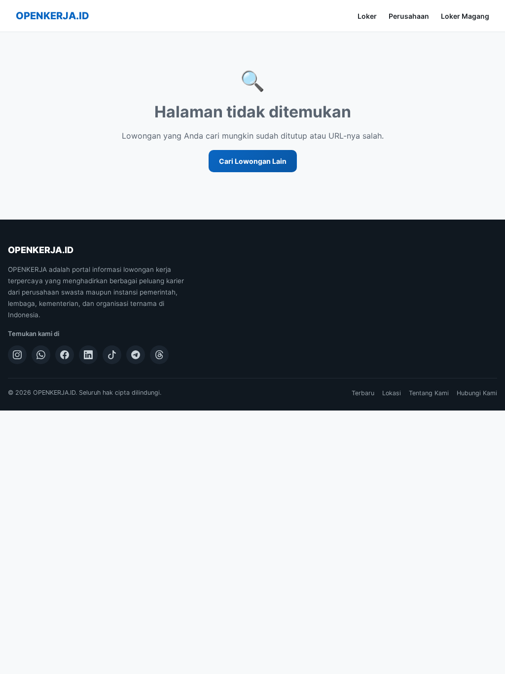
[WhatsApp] (41, 354)
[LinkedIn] (88, 354)
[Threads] (159, 354)
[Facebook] (64, 354)
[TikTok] (112, 354)
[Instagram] (17, 354)
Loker (367, 16)
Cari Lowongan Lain (253, 161)
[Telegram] (135, 354)
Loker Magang (465, 16)
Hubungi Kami (477, 393)
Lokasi (391, 393)
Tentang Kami (429, 393)
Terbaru (363, 393)
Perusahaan (409, 16)
